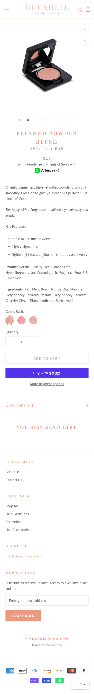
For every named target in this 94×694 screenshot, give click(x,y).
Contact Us (13, 480)
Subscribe (23, 615)
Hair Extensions (17, 514)
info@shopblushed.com (23, 556)
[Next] (75, 120)
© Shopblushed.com (47, 638)
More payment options (47, 384)
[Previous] (19, 120)
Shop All (11, 506)
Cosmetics (13, 522)
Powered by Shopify (47, 645)
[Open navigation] (6, 9)
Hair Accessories (17, 530)
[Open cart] (88, 9)
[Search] (80, 9)
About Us (12, 472)
